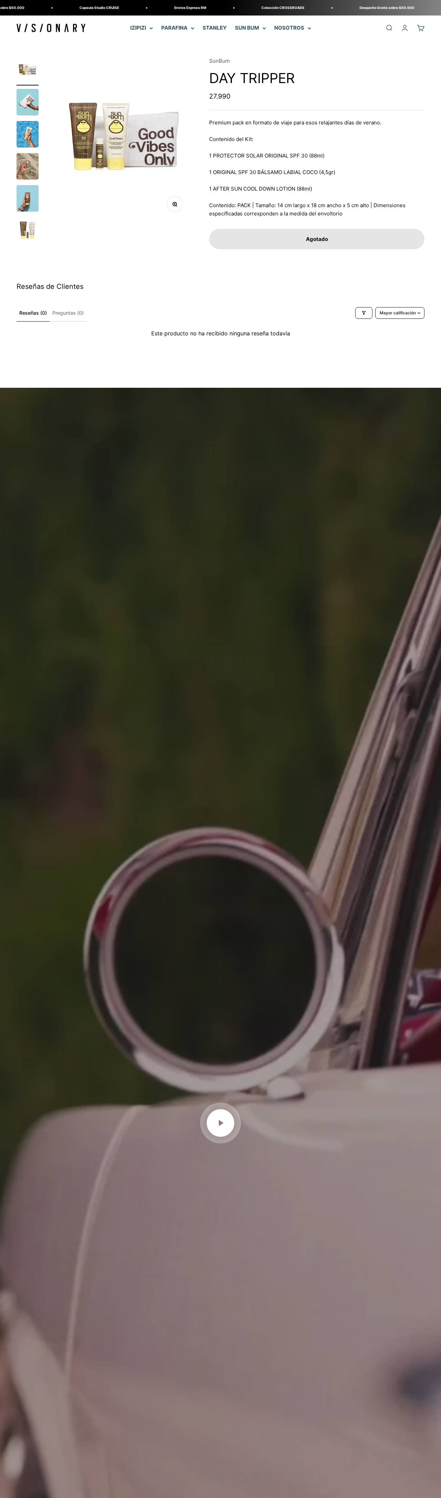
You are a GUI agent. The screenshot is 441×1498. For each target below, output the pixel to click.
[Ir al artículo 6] (28, 231)
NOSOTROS (289, 27)
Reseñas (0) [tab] (33, 313)
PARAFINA (174, 27)
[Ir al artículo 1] (28, 71)
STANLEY (215, 27)
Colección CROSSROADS (228, 8)
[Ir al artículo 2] (28, 103)
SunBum (219, 61)
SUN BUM (247, 27)
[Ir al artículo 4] (28, 167)
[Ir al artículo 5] (28, 199)
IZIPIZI (138, 27)
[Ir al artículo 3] (28, 135)
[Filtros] (363, 313)
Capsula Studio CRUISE (45, 8)
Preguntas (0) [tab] (68, 313)
